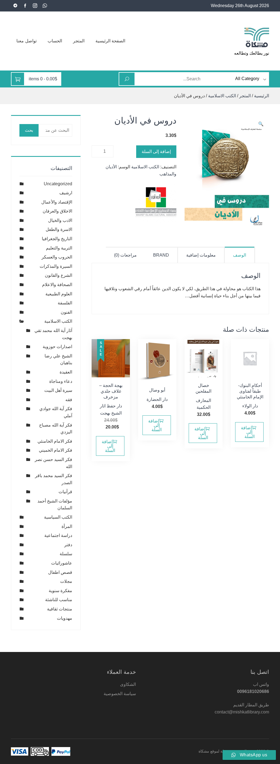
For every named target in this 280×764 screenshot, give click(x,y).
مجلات (66, 581)
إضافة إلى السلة (156, 151)
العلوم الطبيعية (58, 294)
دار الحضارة (157, 399)
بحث (29, 130)
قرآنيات (65, 491)
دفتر (68, 544)
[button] (261, 124)
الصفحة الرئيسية (110, 41)
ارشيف (65, 192)
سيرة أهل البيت (58, 390)
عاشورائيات (61, 563)
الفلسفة (65, 303)
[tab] (240, 255)
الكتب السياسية (58, 517)
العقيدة (66, 372)
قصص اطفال (60, 572)
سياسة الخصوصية (120, 693)
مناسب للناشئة (58, 599)
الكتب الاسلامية (222, 95)
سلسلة (66, 553)
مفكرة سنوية (60, 590)
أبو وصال (157, 390)
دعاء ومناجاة (60, 381)
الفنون (66, 312)
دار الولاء (250, 406)
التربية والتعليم (59, 248)
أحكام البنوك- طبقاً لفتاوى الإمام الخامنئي (250, 391)
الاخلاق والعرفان (57, 211)
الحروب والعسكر (57, 257)
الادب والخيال (60, 220)
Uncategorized (58, 183)
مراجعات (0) (125, 255)
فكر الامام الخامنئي (54, 441)
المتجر (78, 41)
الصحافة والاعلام (57, 284)
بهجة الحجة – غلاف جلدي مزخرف (110, 391)
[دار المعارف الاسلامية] (155, 202)
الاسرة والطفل (59, 229)
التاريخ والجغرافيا (57, 238)
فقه (68, 399)
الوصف (239, 255)
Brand (161, 255)
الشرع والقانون (58, 275)
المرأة (67, 526)
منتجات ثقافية (59, 609)
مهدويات (64, 618)
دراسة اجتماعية (58, 535)
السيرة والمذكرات (56, 266)
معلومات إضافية (201, 255)
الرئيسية (261, 95)
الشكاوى (128, 684)
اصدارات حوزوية (57, 346)
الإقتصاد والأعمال (56, 202)
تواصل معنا (26, 41)
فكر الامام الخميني (55, 450)
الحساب (55, 41)
